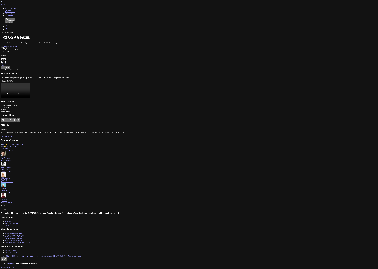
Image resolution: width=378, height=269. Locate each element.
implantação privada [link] (11, 250)
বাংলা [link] (37, 256)
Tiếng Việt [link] (66, 256)
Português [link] (47, 256)
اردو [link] (52, 256)
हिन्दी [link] (19, 256)
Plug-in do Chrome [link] (11, 252)
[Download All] (7, 120)
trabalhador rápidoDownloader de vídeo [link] (17, 242)
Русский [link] (41, 256)
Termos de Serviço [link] (10, 225)
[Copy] (3, 120)
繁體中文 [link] (15, 256)
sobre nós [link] (8, 221)
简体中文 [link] (9, 256)
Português (11, 20)
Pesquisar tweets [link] (10, 12)
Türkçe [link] (79, 256)
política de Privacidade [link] (12, 223)
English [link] (3, 256)
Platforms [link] (8, 10)
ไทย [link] (75, 256)
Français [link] (28, 256)
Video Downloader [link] (11, 8)
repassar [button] (3, 46)
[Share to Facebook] (15, 120)
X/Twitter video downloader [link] (13, 233)
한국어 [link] (60, 256)
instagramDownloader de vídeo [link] (14, 235)
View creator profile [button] (12, 46)
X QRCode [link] (8, 13)
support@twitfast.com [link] (7, 267)
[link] (6, 26)
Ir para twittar (5, 67)
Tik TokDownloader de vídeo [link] (14, 237)
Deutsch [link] (33, 256)
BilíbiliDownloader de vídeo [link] (13, 240)
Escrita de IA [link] (9, 15)
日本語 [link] (55, 256)
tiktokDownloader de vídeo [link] (13, 239)
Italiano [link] (71, 256)
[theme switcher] (4, 259)
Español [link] (23, 256)
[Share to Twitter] (11, 120)
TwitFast (10, 263)
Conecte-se (9, 22)
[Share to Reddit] (18, 120)
